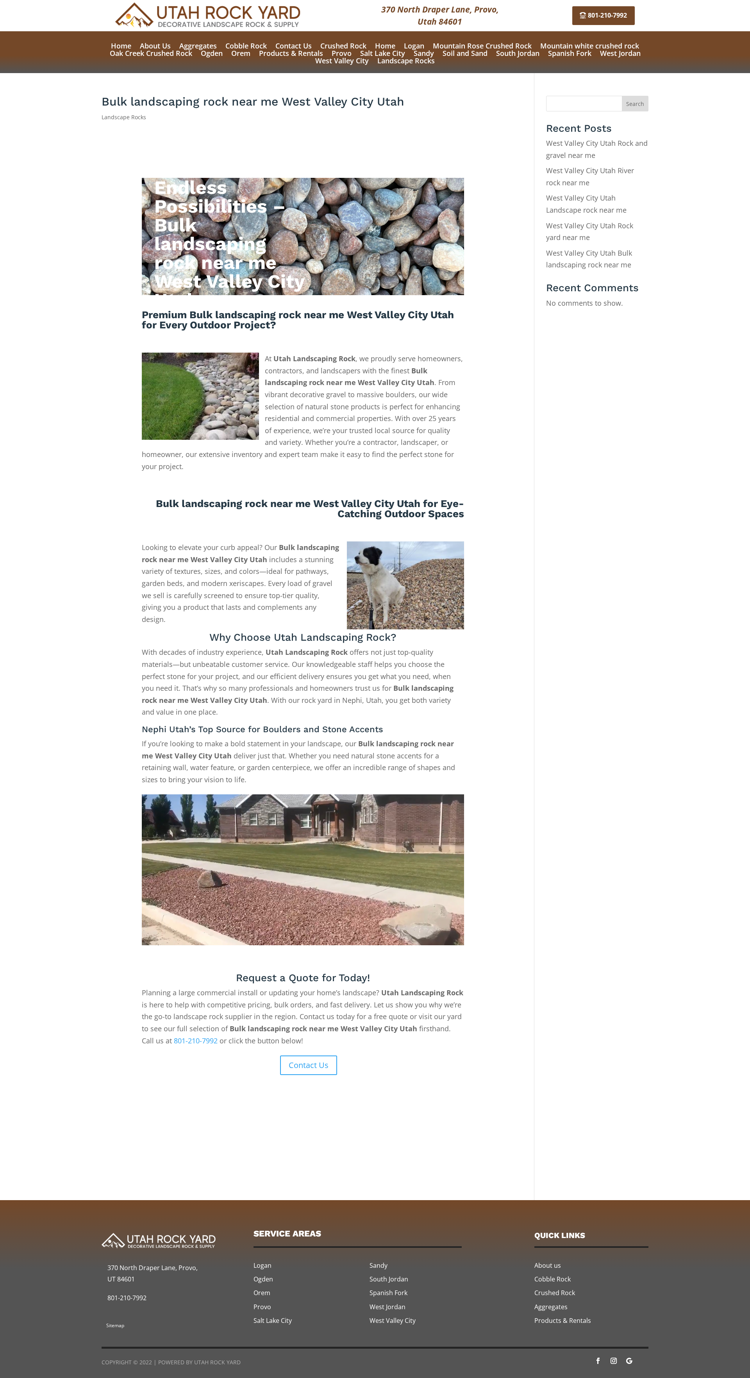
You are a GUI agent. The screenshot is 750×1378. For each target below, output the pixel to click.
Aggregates (198, 45)
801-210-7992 (607, 15)
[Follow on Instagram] (613, 1361)
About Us (155, 45)
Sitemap (115, 1325)
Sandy (424, 53)
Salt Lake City (382, 53)
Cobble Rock (246, 45)
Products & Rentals (291, 53)
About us (547, 1265)
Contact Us (293, 45)
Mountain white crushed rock (589, 45)
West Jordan (620, 53)
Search (635, 104)
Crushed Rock (343, 45)
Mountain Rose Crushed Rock (482, 45)
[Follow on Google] (629, 1361)
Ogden (212, 53)
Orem (240, 53)
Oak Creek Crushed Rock (151, 53)
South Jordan (517, 53)
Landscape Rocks (406, 60)
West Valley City (342, 60)
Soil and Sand (465, 53)
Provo (342, 53)
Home (121, 45)
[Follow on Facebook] (598, 1361)
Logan (414, 45)
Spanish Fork (569, 53)
